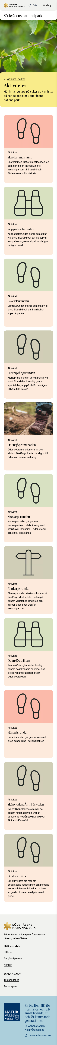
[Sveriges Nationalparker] (14, 5)
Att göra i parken (16, 79)
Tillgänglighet (11, 979)
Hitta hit (8, 952)
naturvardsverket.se (40, 1035)
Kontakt (8, 964)
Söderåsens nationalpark (23, 15)
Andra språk (10, 986)
